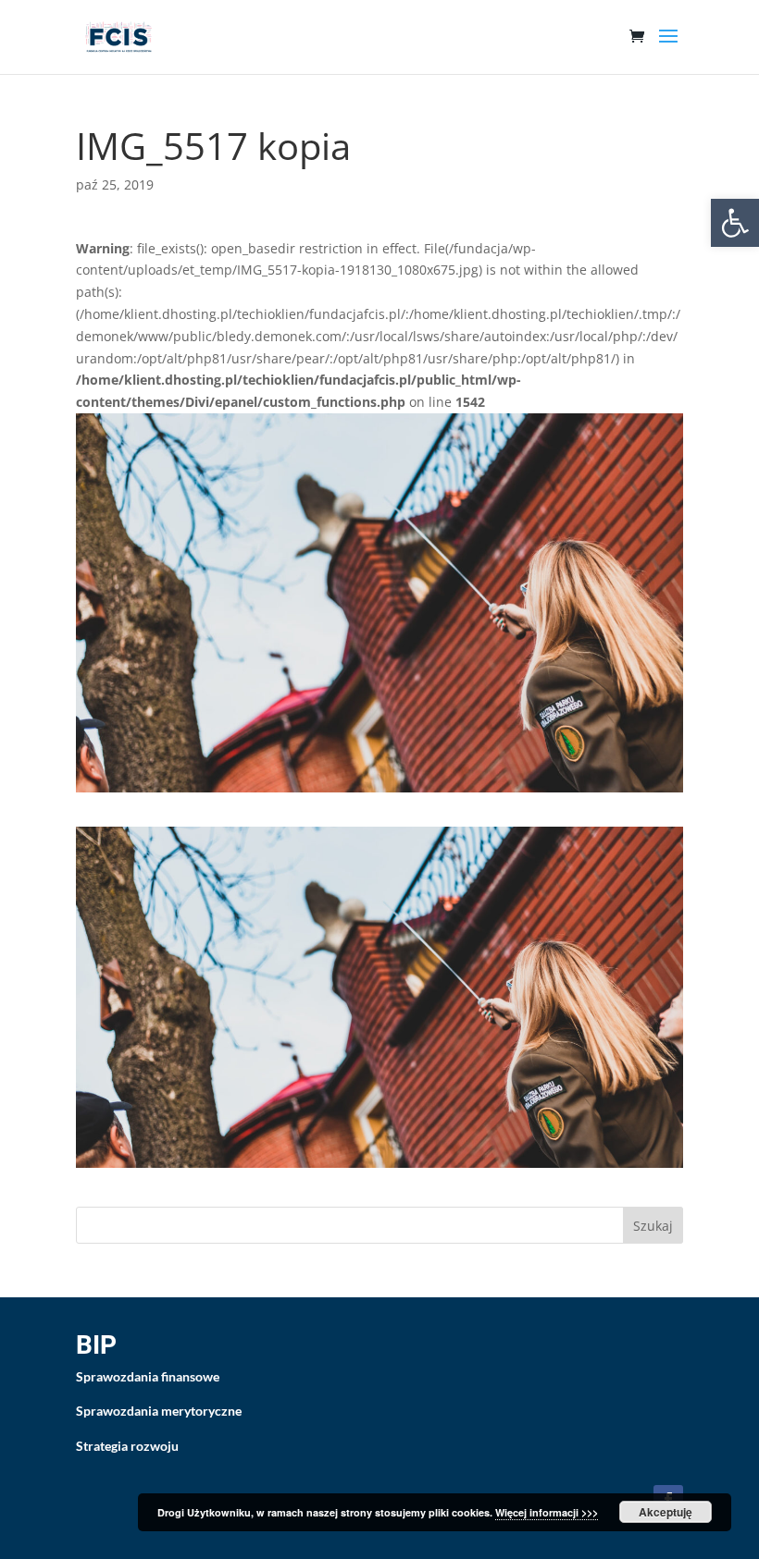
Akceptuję (665, 1512)
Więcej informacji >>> (546, 1512)
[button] (735, 223)
